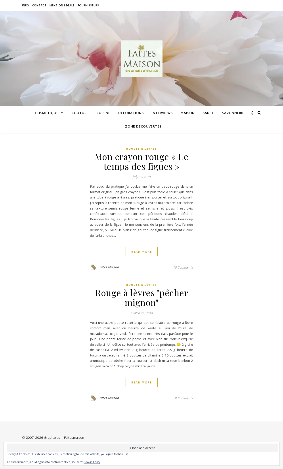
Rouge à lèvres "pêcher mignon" (141, 297)
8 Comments (184, 398)
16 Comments (183, 267)
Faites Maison (108, 267)
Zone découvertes (143, 126)
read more (141, 252)
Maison (188, 113)
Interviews (162, 113)
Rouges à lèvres (141, 149)
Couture (80, 113)
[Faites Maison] (141, 58)
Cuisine (103, 113)
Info (25, 5)
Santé (208, 113)
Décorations (131, 113)
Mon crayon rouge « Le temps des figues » (142, 161)
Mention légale (62, 5)
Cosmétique (46, 113)
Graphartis (52, 437)
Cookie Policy (92, 462)
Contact (39, 5)
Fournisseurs (88, 5)
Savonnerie (233, 113)
